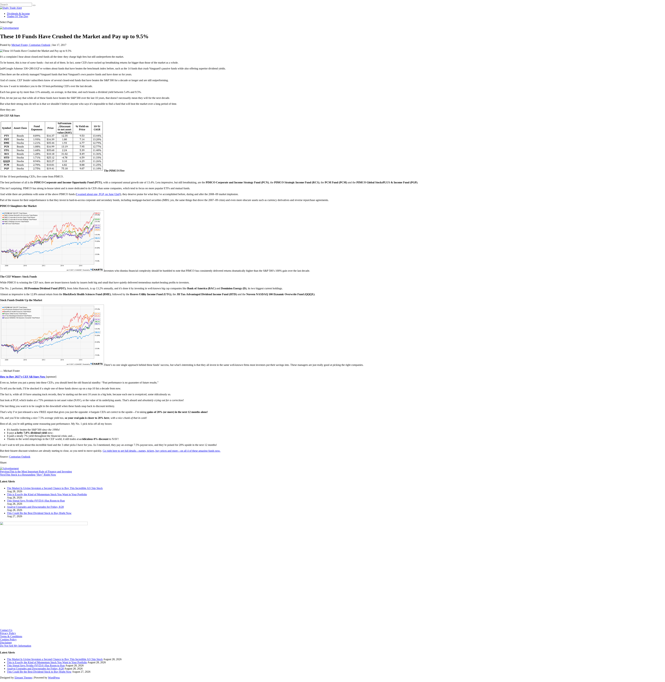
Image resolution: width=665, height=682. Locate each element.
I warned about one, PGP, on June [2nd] (98, 194)
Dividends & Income (18, 13)
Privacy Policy (8, 633)
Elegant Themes (23, 677)
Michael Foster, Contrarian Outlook (30, 44)
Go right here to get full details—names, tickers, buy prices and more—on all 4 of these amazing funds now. (161, 450)
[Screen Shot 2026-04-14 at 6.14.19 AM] (44, 524)
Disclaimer (6, 642)
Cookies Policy (8, 639)
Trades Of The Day (17, 16)
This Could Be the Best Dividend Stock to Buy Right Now (39, 513)
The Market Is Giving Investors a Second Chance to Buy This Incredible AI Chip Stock (55, 488)
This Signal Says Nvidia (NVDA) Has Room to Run (36, 500)
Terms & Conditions (11, 636)
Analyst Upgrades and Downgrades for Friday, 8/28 (35, 506)
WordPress (54, 677)
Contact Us (6, 630)
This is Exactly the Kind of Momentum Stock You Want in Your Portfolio (47, 494)
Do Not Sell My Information (15, 645)
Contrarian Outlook (19, 456)
